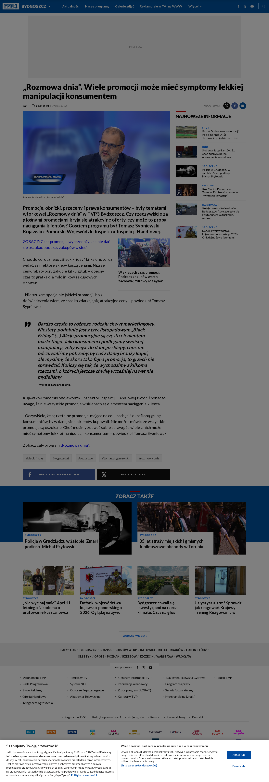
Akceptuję (239, 754)
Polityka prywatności (84, 775)
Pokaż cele (239, 766)
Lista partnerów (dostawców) (139, 765)
